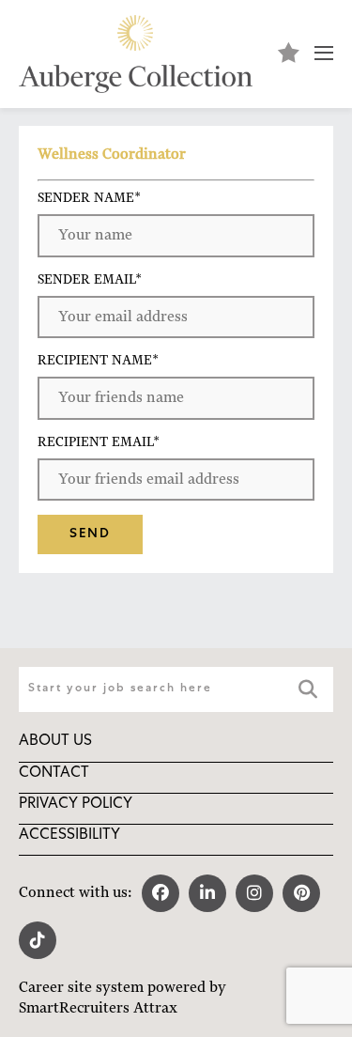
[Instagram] (254, 893)
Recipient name (98, 359)
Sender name (89, 197)
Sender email (90, 278)
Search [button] (308, 689)
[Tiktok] (37, 940)
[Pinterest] (301, 893)
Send (90, 534)
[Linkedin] (207, 893)
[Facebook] (160, 893)
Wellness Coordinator (112, 154)
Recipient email (99, 441)
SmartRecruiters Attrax (98, 1007)
